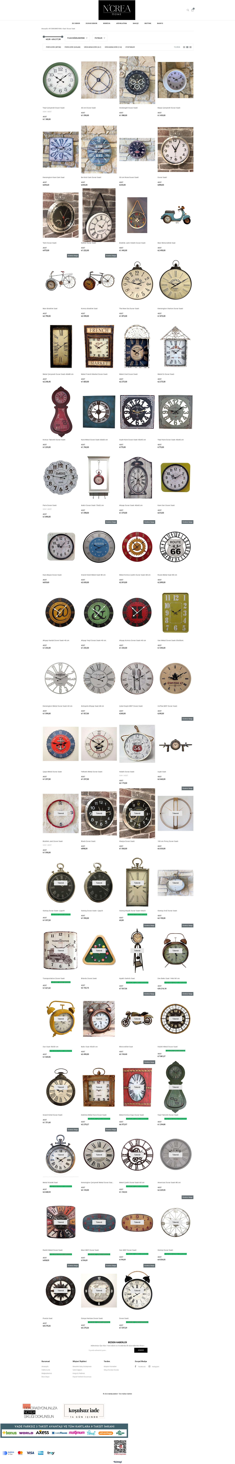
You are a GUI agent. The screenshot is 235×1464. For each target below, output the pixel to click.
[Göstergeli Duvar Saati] (137, 80)
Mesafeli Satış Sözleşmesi (82, 1366)
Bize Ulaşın (45, 1377)
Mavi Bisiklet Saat (50, 308)
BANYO (160, 23)
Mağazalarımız (47, 1373)
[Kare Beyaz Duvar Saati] (61, 547)
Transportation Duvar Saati (54, 978)
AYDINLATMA (121, 23)
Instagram (155, 1367)
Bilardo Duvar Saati (89, 978)
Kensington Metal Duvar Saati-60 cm (57, 706)
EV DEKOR (76, 23)
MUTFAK (148, 23)
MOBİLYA (106, 23)
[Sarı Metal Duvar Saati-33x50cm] (176, 613)
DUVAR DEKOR (91, 23)
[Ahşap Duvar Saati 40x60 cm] (137, 477)
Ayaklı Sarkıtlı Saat (127, 978)
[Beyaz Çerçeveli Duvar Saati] (176, 80)
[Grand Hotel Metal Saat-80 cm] (99, 547)
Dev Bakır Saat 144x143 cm (169, 978)
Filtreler (99, 38)
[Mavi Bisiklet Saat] (61, 281)
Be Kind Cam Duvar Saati (91, 177)
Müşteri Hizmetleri (110, 1366)
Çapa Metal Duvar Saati (52, 772)
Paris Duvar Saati (50, 505)
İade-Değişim (77, 1370)
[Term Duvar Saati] (61, 215)
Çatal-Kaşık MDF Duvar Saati (131, 706)
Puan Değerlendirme (76, 38)
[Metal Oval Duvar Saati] (137, 346)
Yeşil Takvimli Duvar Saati (168, 1115)
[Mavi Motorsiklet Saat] (176, 215)
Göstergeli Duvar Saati (128, 108)
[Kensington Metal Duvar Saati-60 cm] (61, 678)
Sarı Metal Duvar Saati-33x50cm (170, 640)
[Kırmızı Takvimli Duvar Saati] (61, 412)
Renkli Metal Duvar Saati (53, 1250)
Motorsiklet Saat (126, 1047)
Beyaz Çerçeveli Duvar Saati (169, 108)
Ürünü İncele (69, 87)
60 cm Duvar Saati (88, 108)
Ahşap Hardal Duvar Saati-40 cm (56, 640)
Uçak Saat (162, 772)
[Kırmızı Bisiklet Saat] (99, 281)
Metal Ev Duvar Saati (166, 374)
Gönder (141, 1350)
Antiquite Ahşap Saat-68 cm (92, 706)
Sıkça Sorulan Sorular (111, 1370)
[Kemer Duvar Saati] (99, 215)
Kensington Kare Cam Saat (54, 177)
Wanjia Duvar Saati (127, 841)
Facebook (142, 1367)
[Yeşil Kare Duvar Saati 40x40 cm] (176, 412)
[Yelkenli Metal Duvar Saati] (99, 744)
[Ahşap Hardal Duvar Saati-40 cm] (61, 613)
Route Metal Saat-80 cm (167, 575)
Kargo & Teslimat (79, 1373)
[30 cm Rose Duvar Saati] (137, 149)
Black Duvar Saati (88, 841)
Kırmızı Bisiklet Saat (89, 308)
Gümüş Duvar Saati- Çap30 (54, 911)
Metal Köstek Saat (50, 1182)
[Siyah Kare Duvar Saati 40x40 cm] (137, 412)
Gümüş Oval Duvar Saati (167, 911)
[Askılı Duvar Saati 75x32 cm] (99, 477)
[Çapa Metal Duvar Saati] (61, 744)
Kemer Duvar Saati (88, 243)
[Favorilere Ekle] (61, 87)
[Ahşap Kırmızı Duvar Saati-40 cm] (137, 613)
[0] (192, 10)
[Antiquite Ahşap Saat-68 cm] (99, 678)
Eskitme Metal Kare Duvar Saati (94, 1115)
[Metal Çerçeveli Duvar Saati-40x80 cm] (61, 346)
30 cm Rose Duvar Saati (129, 177)
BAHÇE (136, 23)
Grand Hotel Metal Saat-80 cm (93, 575)
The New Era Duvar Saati (129, 308)
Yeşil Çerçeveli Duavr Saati (54, 108)
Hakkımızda (46, 1370)
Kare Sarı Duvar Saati (166, 505)
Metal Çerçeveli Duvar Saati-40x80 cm (58, 374)
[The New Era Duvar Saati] (137, 281)
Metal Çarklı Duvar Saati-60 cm (131, 1182)
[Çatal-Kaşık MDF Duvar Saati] (137, 678)
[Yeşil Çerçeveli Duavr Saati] (61, 80)
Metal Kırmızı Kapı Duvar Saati (131, 1115)
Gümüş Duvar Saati (165, 1250)
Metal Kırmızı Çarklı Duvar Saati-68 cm (135, 575)
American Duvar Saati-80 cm (169, 1182)
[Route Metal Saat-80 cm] (176, 547)
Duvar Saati (162, 177)
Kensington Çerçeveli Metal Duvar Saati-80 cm (97, 1182)
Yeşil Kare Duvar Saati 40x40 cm (171, 440)
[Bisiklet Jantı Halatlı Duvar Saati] (137, 215)
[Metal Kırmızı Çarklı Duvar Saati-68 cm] (137, 547)
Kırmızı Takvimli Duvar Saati (54, 440)
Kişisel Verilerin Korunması (82, 1377)
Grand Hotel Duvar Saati (52, 1115)
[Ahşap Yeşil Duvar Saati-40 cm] (99, 613)
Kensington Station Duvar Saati (170, 308)
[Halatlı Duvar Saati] (137, 744)
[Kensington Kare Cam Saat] (61, 149)
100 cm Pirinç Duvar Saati (168, 841)
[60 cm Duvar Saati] (99, 80)
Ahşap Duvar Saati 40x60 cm (131, 505)
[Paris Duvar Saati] (61, 477)
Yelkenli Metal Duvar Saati (91, 772)
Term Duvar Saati (50, 243)
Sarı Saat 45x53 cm (50, 1047)
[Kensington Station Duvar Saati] (176, 281)
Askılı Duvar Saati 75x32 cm (92, 505)
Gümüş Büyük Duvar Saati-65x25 (132, 911)
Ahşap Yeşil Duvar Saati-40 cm (93, 640)
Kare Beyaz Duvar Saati (52, 575)
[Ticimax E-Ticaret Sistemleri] (117, 1462)
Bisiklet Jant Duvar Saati (53, 841)
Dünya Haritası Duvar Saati (92, 1318)
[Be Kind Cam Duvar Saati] (99, 149)
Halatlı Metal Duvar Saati (168, 1047)
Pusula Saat (47, 1318)
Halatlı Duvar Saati (126, 772)
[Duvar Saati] (176, 149)
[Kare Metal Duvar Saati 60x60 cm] (99, 412)
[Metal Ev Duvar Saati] (176, 346)
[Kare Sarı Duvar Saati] (176, 477)
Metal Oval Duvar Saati (128, 374)
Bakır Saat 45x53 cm (89, 1047)
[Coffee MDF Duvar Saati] (176, 678)
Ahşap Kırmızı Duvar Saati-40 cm (132, 640)
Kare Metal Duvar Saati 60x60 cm (94, 440)
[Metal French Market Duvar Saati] (99, 346)
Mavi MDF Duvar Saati (90, 1250)
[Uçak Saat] (176, 744)
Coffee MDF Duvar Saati (167, 706)
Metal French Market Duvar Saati (94, 374)
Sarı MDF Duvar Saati (127, 1250)
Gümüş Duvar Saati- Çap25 (92, 911)
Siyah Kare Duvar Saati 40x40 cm (132, 440)
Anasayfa (45, 1366)
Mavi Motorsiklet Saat (167, 243)
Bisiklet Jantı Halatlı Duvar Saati (132, 243)
